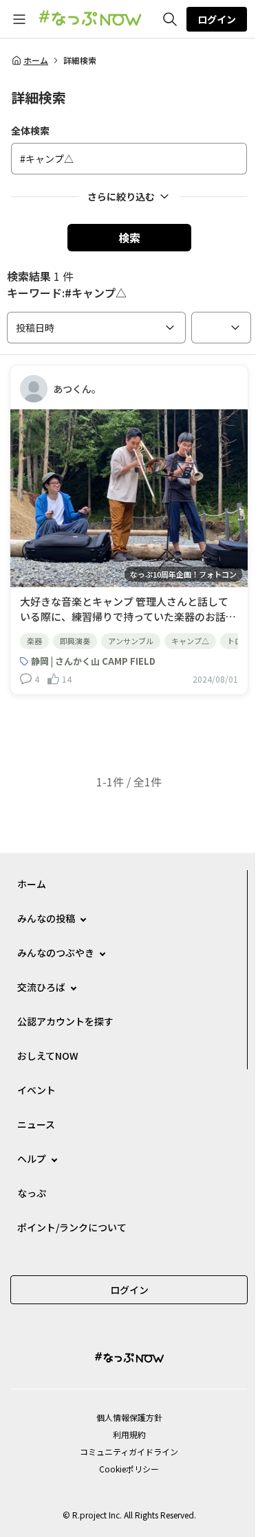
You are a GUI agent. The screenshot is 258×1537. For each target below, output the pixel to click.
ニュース (36, 1124)
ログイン (216, 19)
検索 (129, 237)
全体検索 (30, 130)
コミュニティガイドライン (129, 1451)
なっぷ (31, 1193)
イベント (36, 1090)
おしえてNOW (47, 1055)
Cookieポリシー (129, 1469)
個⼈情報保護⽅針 (129, 1417)
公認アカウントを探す (65, 1021)
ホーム (35, 60)
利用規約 (129, 1434)
